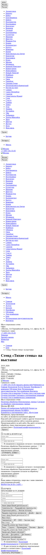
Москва (9, 62)
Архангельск (11, 11)
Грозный (9, 30)
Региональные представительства (19, 318)
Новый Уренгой (12, 73)
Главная (9, 301)
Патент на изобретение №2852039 (14, 408)
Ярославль (10, 128)
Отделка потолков (8, 395)
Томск (8, 105)
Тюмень (9, 109)
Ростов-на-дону (12, 88)
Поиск (4, 527)
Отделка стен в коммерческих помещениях (18, 397)
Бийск (8, 15)
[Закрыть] (2, 432)
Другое (38, 513)
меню (4, 2)
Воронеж (9, 28)
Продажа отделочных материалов (14, 513)
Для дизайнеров (12, 314)
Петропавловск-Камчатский (17, 86)
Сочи (8, 98)
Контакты (10, 321)
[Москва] (5, 149)
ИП (15, 520)
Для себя (5, 534)
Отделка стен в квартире (11, 393)
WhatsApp (5, 339)
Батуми (9, 136)
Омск (8, 79)
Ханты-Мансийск (13, 117)
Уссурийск (10, 111)
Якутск (8, 124)
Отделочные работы (9, 510)
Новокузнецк (11, 69)
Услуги (8, 306)
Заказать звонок (7, 337)
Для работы (15, 534)
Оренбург (9, 81)
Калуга (8, 47)
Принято (5, 430)
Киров (8, 52)
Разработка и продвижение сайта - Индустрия (19, 412)
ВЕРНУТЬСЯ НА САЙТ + (12, 484)
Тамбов (9, 102)
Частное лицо (29, 520)
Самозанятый (6, 520)
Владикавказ (11, 24)
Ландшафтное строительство (25, 508)
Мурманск (10, 64)
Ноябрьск (9, 75)
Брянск (8, 20)
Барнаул (9, 13)
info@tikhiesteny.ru (36, 385)
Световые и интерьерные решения (30, 395)
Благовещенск (11, 18)
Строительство (7, 508)
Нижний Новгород (13, 66)
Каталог (9, 308)
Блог (7, 316)
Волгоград (10, 26)
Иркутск (9, 39)
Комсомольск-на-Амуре (15, 54)
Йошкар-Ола (11, 41)
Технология (10, 304)
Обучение (10, 312)
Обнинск (9, 77)
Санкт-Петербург (13, 92)
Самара (9, 90)
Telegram (4, 335)
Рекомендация (22, 527)
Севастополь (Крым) (14, 96)
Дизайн (31, 513)
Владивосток (11, 22)
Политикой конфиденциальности (27, 427)
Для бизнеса (26, 534)
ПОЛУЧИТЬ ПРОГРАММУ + (12, 553)
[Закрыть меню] (2, 155)
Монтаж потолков (25, 510)
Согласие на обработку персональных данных (23, 403)
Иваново (9, 37)
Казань (8, 43)
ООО (20, 520)
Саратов (9, 94)
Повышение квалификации (11, 537)
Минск (8, 145)
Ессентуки (10, 35)
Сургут (8, 100)
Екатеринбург (11, 32)
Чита (8, 119)
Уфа (7, 113)
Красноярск (10, 58)
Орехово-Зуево (12, 83)
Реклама (32, 527)
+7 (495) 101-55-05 (8, 151)
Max (2, 341)
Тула (7, 107)
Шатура (9, 122)
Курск (8, 60)
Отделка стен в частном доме (33, 393)
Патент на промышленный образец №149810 (19, 409)
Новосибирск (11, 71)
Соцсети (11, 527)
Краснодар (10, 56)
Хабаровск (10, 115)
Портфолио (10, 310)
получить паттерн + (9, 476)
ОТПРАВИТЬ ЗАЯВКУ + (10, 453)
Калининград (11, 45)
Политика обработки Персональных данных (19, 402)
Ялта (8, 126)
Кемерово (9, 49)
